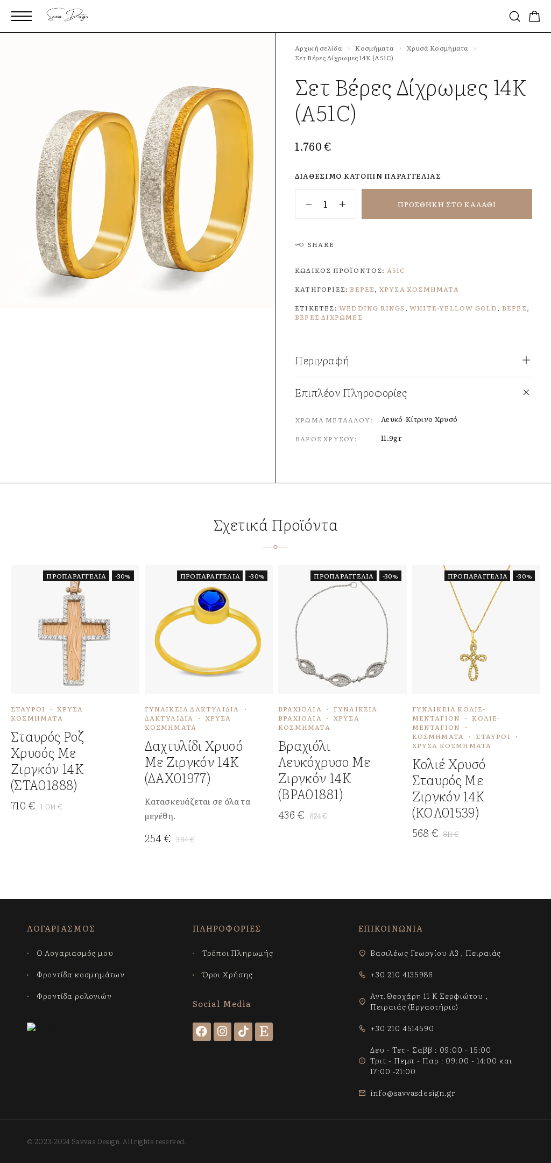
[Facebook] (202, 1032)
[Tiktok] (243, 1032)
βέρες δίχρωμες (329, 317)
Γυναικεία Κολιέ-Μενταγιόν (449, 713)
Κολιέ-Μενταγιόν (456, 722)
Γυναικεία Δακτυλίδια (192, 709)
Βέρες (362, 289)
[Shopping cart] (534, 17)
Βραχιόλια (300, 709)
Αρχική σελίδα (318, 48)
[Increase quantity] (348, 203)
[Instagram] (223, 1032)
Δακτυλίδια (169, 718)
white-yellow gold (453, 308)
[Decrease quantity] (303, 203)
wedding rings (372, 308)
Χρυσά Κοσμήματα (438, 48)
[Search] (514, 16)
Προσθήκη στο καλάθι (447, 204)
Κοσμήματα (374, 48)
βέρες (514, 308)
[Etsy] (264, 1032)
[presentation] (201, 808)
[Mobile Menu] (21, 16)
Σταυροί (28, 709)
